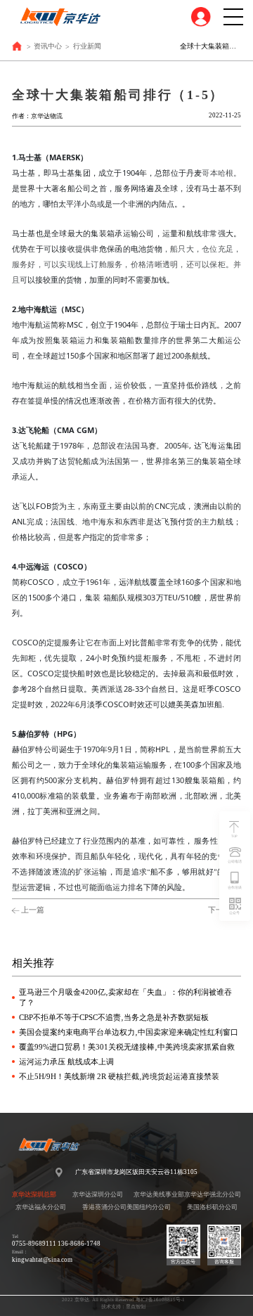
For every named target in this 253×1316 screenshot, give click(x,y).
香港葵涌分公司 (104, 1207)
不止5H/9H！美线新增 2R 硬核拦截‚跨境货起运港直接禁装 (119, 1076)
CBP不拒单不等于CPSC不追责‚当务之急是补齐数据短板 (114, 1017)
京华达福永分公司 (40, 1207)
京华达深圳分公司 (97, 1194)
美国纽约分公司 (148, 1207)
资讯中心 (48, 46)
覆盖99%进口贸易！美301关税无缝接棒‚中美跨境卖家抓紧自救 (127, 1047)
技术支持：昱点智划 (123, 1307)
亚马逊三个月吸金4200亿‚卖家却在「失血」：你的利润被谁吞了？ (125, 997)
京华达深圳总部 (34, 1194)
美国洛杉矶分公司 (212, 1207)
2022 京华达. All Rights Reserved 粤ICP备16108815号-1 (123, 1300)
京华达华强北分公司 (212, 1194)
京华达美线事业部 (159, 1194)
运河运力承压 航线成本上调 (66, 1061)
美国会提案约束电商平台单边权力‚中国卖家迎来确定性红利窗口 (128, 1032)
